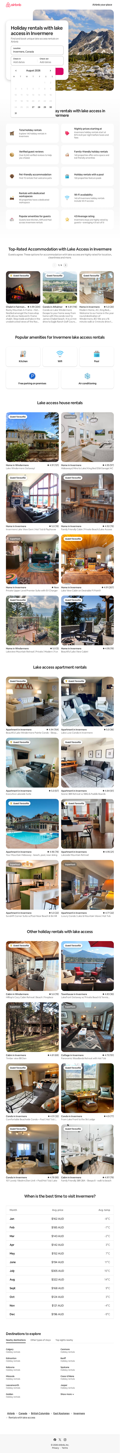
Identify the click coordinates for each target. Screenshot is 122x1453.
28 (39, 107)
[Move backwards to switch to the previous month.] (16, 71)
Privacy (55, 1448)
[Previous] (54, 265)
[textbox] (24, 62)
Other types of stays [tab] (40, 1340)
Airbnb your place (102, 4)
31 (16, 113)
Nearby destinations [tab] (16, 1340)
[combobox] (37, 51)
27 (33, 107)
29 (45, 107)
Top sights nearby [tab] (64, 1340)
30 (50, 107)
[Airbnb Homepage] (13, 4)
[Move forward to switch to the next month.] (50, 71)
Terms (65, 1448)
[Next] (65, 265)
